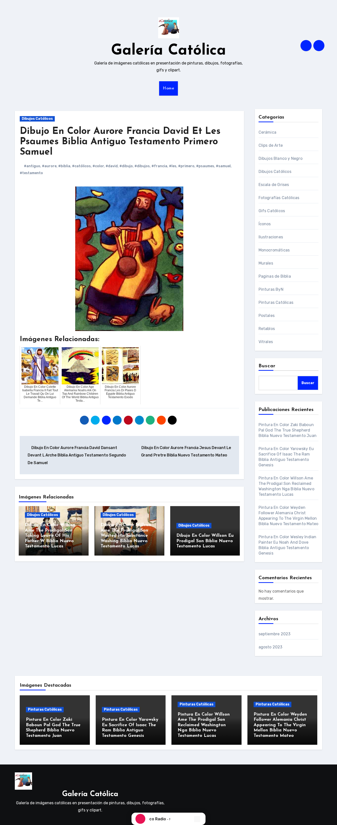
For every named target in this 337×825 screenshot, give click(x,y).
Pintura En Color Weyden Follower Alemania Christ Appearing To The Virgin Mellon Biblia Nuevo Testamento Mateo (280, 725)
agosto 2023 (270, 647)
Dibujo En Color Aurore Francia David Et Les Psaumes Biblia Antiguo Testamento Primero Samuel (120, 142)
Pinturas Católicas (276, 302)
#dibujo (126, 166)
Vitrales (266, 341)
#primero (186, 166)
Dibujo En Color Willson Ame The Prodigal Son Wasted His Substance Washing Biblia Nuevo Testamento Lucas (126, 536)
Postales (267, 315)
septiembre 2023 (275, 634)
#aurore (49, 166)
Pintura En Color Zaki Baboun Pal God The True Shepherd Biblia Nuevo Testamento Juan (288, 430)
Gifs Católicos (272, 210)
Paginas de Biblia (275, 276)
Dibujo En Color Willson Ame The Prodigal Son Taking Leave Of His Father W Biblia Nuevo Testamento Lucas (50, 536)
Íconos (265, 224)
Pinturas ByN (271, 289)
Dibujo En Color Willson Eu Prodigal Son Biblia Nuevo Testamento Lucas (205, 541)
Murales (266, 263)
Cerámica (268, 132)
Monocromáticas (274, 250)
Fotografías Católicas (279, 197)
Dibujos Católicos (37, 119)
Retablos (267, 328)
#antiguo (32, 166)
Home (168, 88)
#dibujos (142, 166)
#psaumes (205, 166)
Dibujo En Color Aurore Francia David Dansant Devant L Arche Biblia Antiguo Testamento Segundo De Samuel (77, 455)
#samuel (223, 166)
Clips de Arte (271, 145)
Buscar (267, 366)
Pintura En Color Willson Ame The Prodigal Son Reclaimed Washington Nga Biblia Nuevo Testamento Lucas (204, 725)
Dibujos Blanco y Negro (280, 158)
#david (112, 166)
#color (98, 166)
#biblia (64, 166)
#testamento (31, 173)
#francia (159, 166)
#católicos (81, 166)
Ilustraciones (271, 237)
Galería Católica (168, 50)
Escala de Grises (274, 184)
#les (172, 166)
